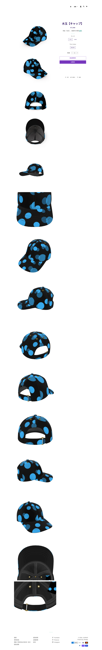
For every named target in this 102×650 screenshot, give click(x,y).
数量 (68, 53)
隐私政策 (16, 644)
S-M (75, 39)
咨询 (34, 642)
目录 (75, 6)
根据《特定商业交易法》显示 (22, 642)
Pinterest (56, 640)
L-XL (70, 39)
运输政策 (35, 640)
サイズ (73, 36)
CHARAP (85, 637)
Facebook (57, 637)
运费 (80, 31)
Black (73, 47)
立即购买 (73, 62)
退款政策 (35, 637)
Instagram (57, 642)
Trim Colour (73, 44)
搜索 (15, 637)
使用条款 (16, 640)
